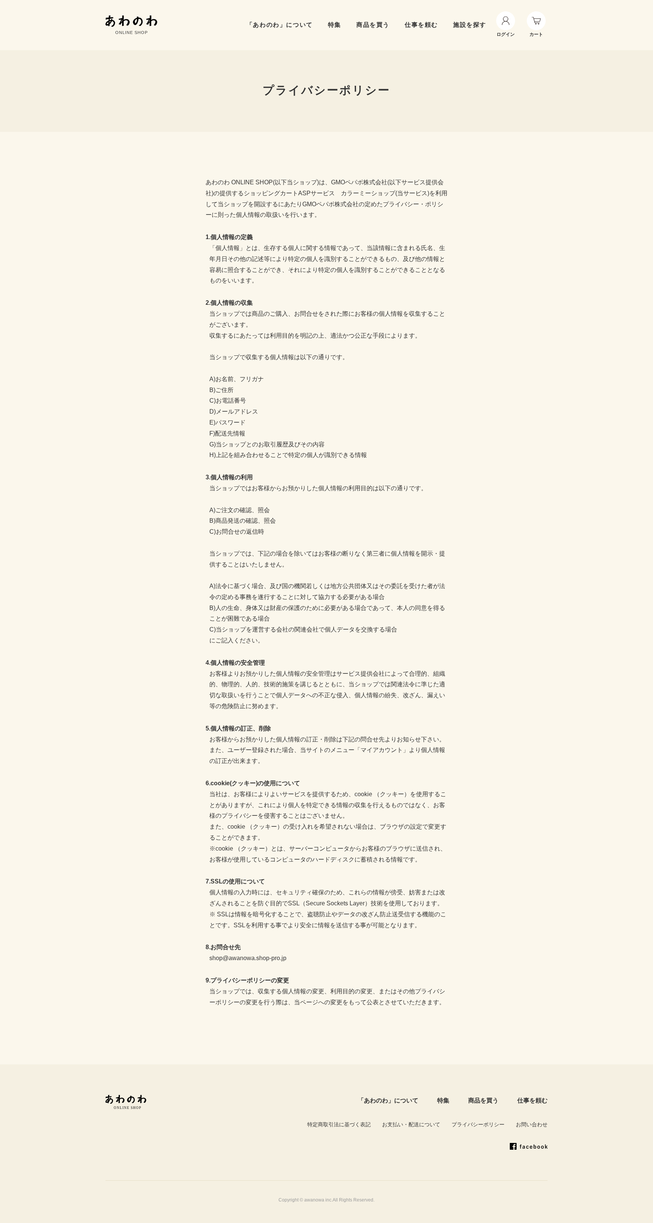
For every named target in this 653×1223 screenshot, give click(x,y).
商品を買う (373, 25)
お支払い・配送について (411, 1124)
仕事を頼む (421, 25)
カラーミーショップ (368, 193)
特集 (443, 1100)
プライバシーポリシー (478, 1124)
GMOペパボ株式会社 (359, 182)
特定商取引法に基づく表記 (339, 1124)
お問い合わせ (532, 1124)
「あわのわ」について (279, 25)
